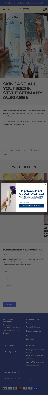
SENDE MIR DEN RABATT (31, 205)
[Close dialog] (45, 184)
